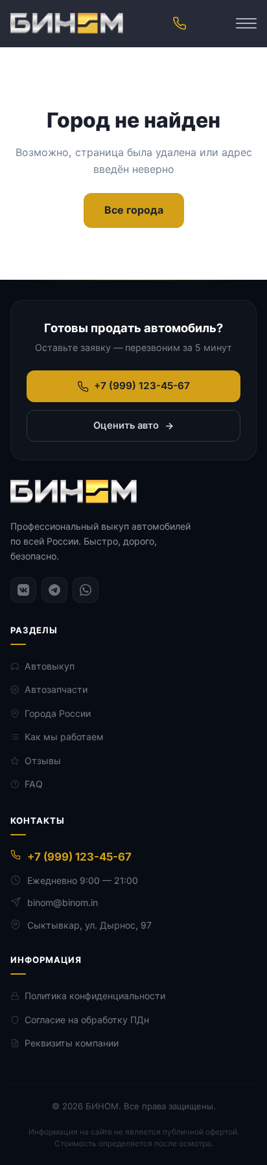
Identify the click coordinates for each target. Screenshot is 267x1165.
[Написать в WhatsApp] (86, 590)
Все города (133, 209)
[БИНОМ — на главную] (73, 491)
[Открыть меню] (246, 23)
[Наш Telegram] (54, 590)
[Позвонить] (179, 23)
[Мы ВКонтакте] (23, 590)
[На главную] (66, 23)
